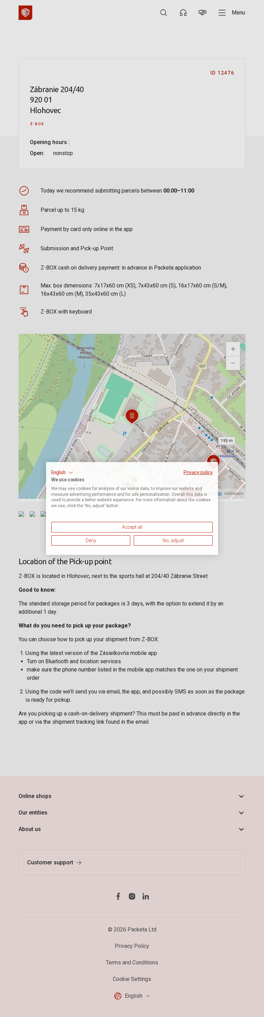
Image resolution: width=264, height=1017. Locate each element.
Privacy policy (198, 472)
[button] (62, 473)
